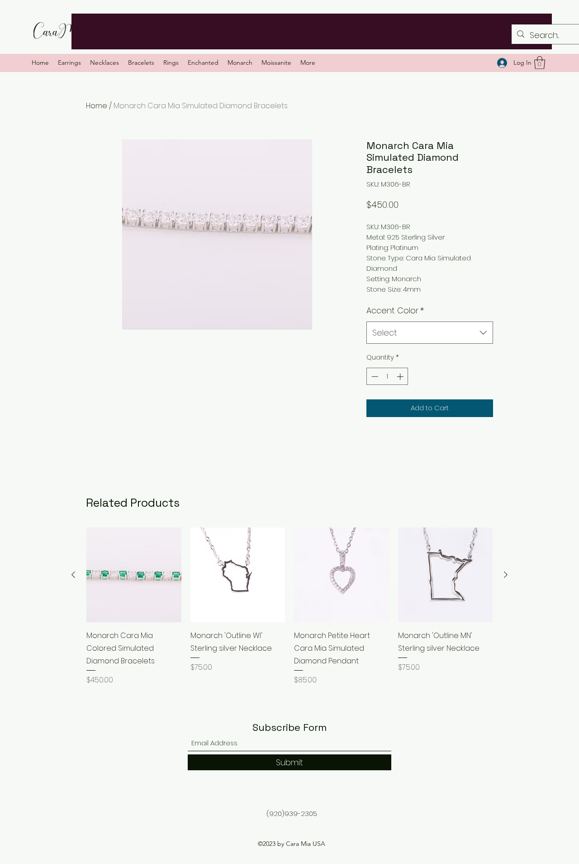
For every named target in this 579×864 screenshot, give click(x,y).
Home (96, 106)
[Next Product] (505, 574)
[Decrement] (374, 376)
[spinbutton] (387, 376)
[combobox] (429, 333)
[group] (289, 606)
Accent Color (395, 310)
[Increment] (401, 376)
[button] (539, 62)
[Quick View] (133, 575)
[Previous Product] (73, 574)
